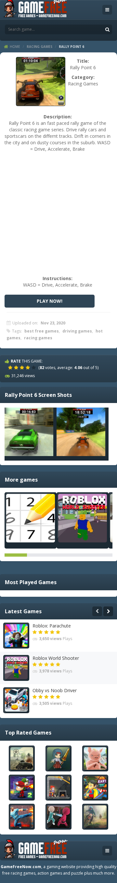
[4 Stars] (29, 367)
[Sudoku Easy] (31, 518)
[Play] (22, 758)
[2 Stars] (17, 367)
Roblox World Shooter (55, 658)
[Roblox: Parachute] (16, 636)
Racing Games (39, 46)
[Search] (107, 29)
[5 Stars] (34, 367)
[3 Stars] (23, 367)
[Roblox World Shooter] (83, 518)
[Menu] (107, 10)
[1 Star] (11, 367)
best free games (41, 331)
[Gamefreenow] (35, 9)
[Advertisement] (58, 217)
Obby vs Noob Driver (54, 690)
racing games (38, 338)
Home (15, 46)
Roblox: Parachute (51, 626)
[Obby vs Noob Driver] (16, 700)
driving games (77, 331)
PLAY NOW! (49, 301)
